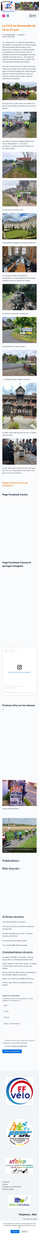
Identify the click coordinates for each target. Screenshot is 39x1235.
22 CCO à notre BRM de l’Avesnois (22, 979)
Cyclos (4, 36)
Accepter (15, 1231)
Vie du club (11, 36)
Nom (6, 1005)
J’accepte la (16, 1046)
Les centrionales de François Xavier (14, 941)
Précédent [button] (4, 835)
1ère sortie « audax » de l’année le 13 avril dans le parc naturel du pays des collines (19, 966)
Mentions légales (8, 1189)
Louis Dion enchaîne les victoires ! (14, 922)
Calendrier (5, 1182)
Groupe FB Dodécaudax (10, 809)
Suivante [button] (34, 835)
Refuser (24, 1231)
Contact (5, 1184)
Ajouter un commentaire (12, 1023)
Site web (6, 1017)
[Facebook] (7, 15)
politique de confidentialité (19, 1046)
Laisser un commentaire (12, 1051)
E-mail (6, 1011)
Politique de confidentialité (11, 1187)
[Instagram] (3, 15)
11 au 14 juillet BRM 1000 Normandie (14, 945)
